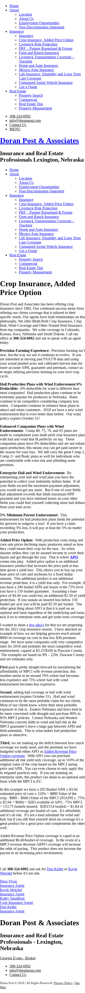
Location (25, 14)
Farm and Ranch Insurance (39, 53)
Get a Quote (28, 87)
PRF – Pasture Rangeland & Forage (45, 48)
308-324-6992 (20, 116)
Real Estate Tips (31, 104)
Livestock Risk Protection (38, 44)
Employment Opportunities (39, 23)
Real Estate (17, 91)
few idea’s (36, 625)
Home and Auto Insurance (38, 65)
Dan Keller (55, 869)
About (14, 10)
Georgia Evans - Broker (18, 958)
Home (14, 6)
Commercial (28, 100)
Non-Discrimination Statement (41, 27)
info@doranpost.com (25, 120)
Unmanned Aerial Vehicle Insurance (46, 83)
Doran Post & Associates (39, 140)
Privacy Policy (63, 983)
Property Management (35, 108)
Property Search (31, 95)
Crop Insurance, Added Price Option (46, 40)
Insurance (16, 31)
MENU (15, 129)
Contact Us (17, 125)
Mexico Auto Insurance (36, 70)
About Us (26, 19)
